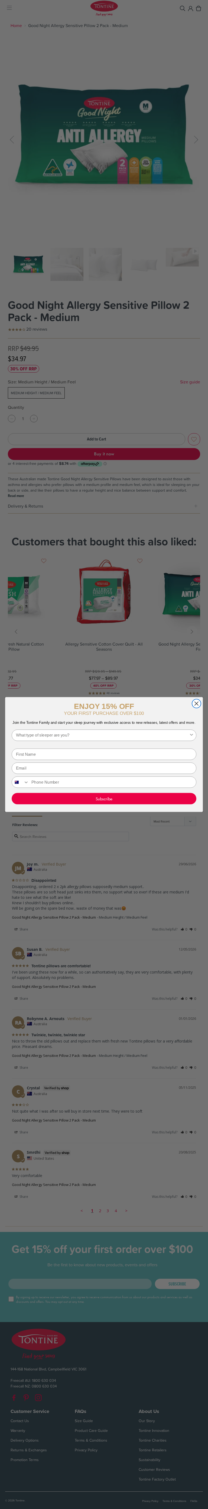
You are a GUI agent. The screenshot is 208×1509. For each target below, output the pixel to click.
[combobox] (102, 735)
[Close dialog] (196, 703)
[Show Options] (191, 735)
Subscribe (104, 798)
